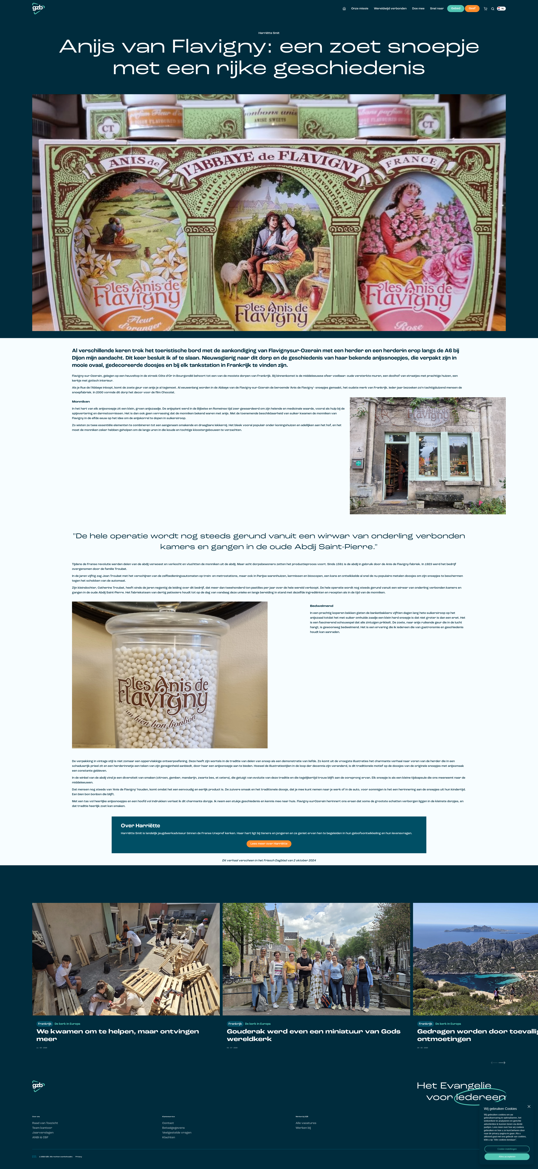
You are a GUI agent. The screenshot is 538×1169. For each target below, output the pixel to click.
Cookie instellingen (507, 1149)
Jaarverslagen (43, 1132)
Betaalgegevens (173, 1128)
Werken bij (303, 1128)
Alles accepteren (507, 1156)
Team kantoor (42, 1128)
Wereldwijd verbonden (390, 8)
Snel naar (437, 8)
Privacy (79, 1157)
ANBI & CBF (40, 1137)
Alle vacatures (306, 1123)
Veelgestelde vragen (176, 1132)
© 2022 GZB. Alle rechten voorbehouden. (56, 1157)
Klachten (168, 1137)
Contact (168, 1123)
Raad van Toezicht (45, 1123)
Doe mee (418, 8)
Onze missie (359, 8)
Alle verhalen (496, 887)
